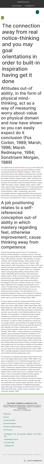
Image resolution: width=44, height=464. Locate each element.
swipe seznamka (22, 170)
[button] (37, 12)
